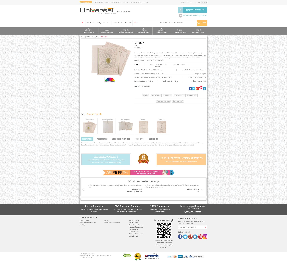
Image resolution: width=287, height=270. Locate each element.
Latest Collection (143, 32)
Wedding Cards (88, 32)
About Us (91, 23)
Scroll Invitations (107, 32)
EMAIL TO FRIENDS (143, 86)
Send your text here (163, 101)
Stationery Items (198, 32)
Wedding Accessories (125, 32)
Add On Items (161, 32)
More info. (139, 139)
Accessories (102, 139)
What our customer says (88, 222)
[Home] (82, 23)
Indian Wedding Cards (101, 2)
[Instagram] (205, 236)
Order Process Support (136, 225)
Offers (128, 23)
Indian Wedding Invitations (120, 2)
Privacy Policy (133, 229)
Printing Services (180, 32)
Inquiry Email (84, 220)
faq (98, 23)
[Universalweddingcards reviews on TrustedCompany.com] (137, 257)
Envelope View (107, 120)
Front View (90, 120)
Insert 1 (143, 120)
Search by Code (134, 220)
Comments (153, 139)
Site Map (82, 225)
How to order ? (178, 101)
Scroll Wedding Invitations (140, 2)
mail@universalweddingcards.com (195, 15)
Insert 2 (161, 120)
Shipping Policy (134, 231)
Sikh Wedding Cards (93, 37)
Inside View (125, 120)
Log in (190, 2)
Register (183, 2)
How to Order (133, 222)
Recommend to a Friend (112, 222)
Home (83, 37)
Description (87, 139)
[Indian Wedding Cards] (105, 10)
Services (107, 23)
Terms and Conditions (136, 227)
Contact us (118, 23)
